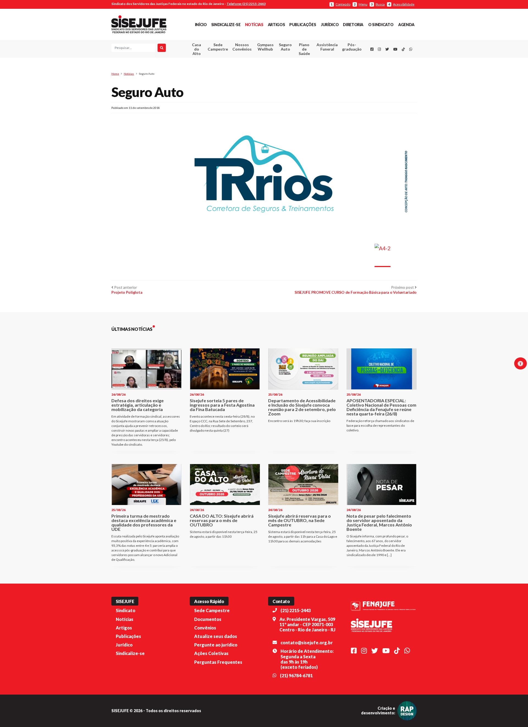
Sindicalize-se (226, 24)
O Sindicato (380, 24)
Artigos (276, 24)
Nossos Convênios (242, 46)
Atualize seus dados (215, 636)
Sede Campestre (218, 46)
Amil (319, 60)
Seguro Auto (285, 46)
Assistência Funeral (327, 46)
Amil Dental (319, 67)
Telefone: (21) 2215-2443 (246, 4)
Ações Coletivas (211, 653)
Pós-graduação (352, 46)
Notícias (254, 24)
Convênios (205, 627)
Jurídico (330, 24)
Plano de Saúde (304, 49)
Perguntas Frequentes (218, 662)
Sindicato (125, 610)
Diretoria (353, 24)
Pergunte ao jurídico (215, 644)
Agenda (406, 24)
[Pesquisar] (162, 48)
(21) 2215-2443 (295, 610)
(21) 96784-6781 (296, 675)
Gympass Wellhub (265, 46)
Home (115, 73)
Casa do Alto (196, 49)
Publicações (302, 24)
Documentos (207, 619)
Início (201, 24)
